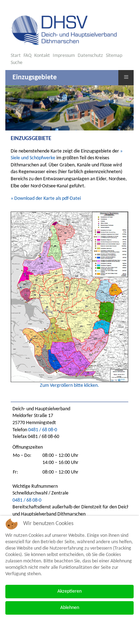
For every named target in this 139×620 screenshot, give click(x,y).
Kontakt (42, 55)
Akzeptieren (69, 591)
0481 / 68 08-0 (42, 430)
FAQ (27, 55)
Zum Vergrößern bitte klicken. (69, 385)
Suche (16, 62)
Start (16, 55)
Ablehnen (69, 607)
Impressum (64, 55)
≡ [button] (126, 76)
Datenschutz (90, 55)
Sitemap (114, 55)
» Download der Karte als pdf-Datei (46, 198)
